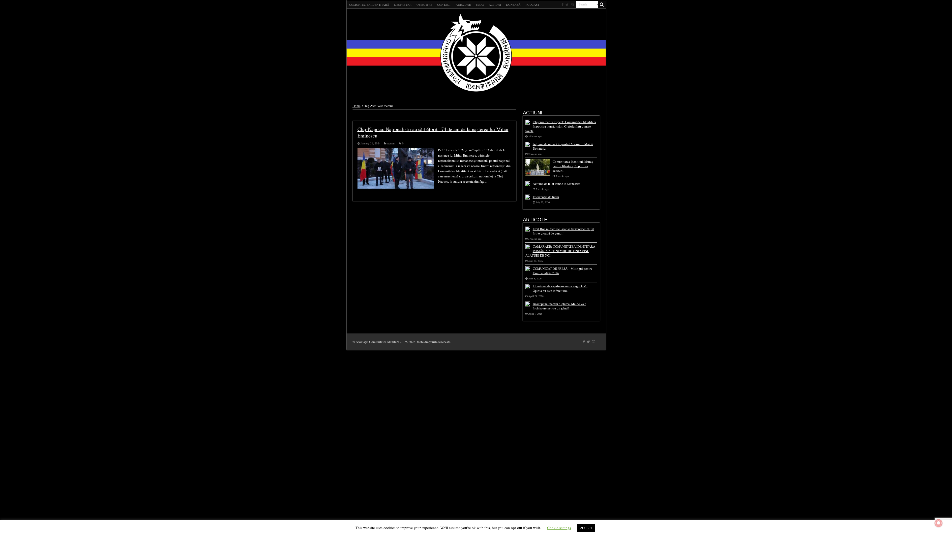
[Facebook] (562, 5)
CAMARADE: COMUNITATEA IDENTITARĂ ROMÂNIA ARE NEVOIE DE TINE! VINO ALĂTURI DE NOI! (560, 251)
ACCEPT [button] (586, 528)
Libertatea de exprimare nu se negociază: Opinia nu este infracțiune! (560, 288)
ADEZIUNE (463, 4)
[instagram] (572, 5)
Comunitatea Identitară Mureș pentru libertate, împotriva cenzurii (573, 166)
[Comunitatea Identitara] (476, 52)
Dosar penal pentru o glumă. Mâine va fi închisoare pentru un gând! (559, 306)
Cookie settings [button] (559, 527)
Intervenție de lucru (546, 197)
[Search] (602, 4)
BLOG (480, 4)
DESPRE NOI (403, 4)
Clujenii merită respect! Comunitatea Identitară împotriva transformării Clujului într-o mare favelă (560, 126)
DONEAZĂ (513, 4)
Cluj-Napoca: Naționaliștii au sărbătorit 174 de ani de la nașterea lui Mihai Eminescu (432, 132)
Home (356, 105)
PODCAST (532, 4)
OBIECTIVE (424, 4)
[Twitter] (567, 5)
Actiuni (391, 143)
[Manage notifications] (939, 523)
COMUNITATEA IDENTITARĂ (369, 4)
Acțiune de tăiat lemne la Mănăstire (556, 183)
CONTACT (444, 4)
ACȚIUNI (495, 4)
